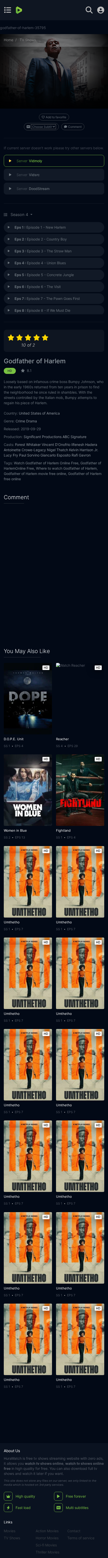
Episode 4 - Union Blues (40, 263)
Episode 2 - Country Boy (41, 239)
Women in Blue (15, 830)
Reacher (62, 739)
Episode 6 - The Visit (38, 286)
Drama (31, 421)
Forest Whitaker (28, 444)
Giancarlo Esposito (55, 455)
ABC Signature (74, 437)
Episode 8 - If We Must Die (42, 310)
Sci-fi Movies (46, 1545)
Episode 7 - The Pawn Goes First (47, 298)
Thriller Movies (47, 1552)
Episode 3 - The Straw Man (43, 251)
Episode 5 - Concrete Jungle (44, 275)
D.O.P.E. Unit (14, 739)
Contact (73, 1531)
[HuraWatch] (19, 10)
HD (10, 371)
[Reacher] (80, 698)
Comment (75, 127)
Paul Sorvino (29, 455)
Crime (20, 421)
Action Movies (47, 1531)
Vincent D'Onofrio (56, 444)
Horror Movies (47, 1538)
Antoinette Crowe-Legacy (25, 450)
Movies (9, 1531)
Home (8, 40)
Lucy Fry (11, 455)
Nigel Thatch (57, 450)
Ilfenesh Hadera (84, 444)
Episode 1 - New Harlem (40, 227)
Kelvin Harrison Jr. (83, 450)
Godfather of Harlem (35, 361)
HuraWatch (13, 1458)
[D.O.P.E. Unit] (28, 698)
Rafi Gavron (81, 455)
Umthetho (12, 922)
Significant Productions (43, 437)
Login (100, 10)
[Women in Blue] (28, 790)
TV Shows (28, 40)
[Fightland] (80, 790)
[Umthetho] (28, 882)
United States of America (39, 413)
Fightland (63, 830)
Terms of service (80, 1538)
